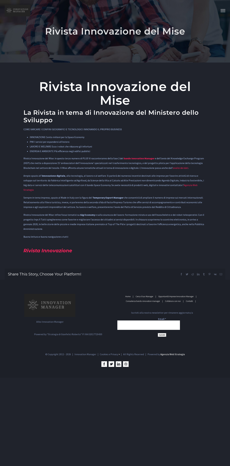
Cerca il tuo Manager (144, 296)
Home (127, 296)
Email (162, 318)
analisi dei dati (180, 167)
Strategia (28, 189)
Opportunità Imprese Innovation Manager (176, 296)
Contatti (189, 301)
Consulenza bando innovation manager (143, 301)
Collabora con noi (173, 301)
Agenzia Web (190, 185)
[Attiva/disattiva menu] (223, 10)
